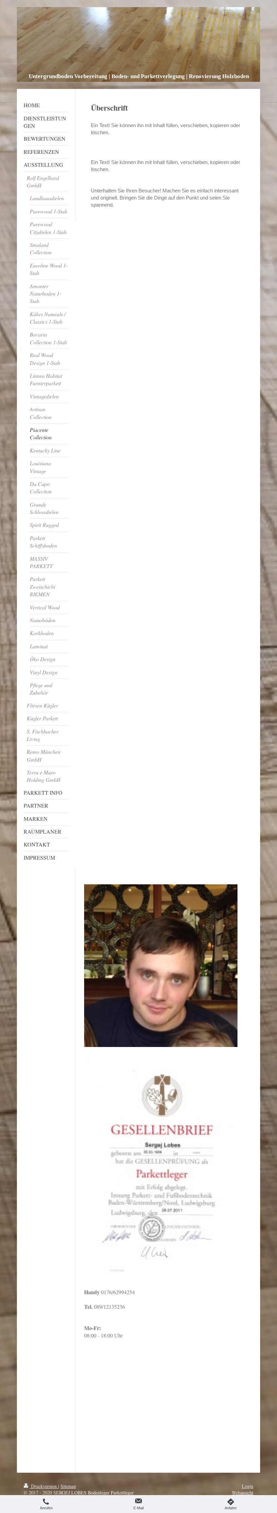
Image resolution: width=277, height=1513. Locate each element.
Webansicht (242, 1492)
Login (247, 1486)
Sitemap (68, 1486)
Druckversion (44, 1486)
